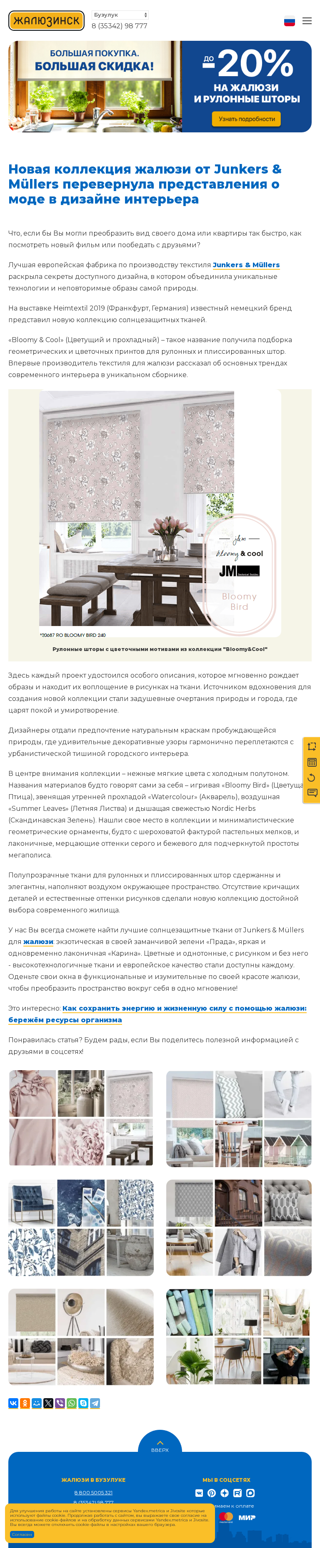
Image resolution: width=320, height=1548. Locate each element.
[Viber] (60, 1403)
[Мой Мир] (37, 1403)
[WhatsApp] (72, 1403)
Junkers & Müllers (246, 265)
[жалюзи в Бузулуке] (46, 20)
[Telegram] (95, 1403)
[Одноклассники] (25, 1403)
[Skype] (83, 1403)
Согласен (22, 1534)
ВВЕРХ (160, 1449)
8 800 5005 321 (93, 1492)
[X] (48, 1403)
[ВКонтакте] (13, 1403)
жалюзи (38, 942)
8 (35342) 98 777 (120, 26)
